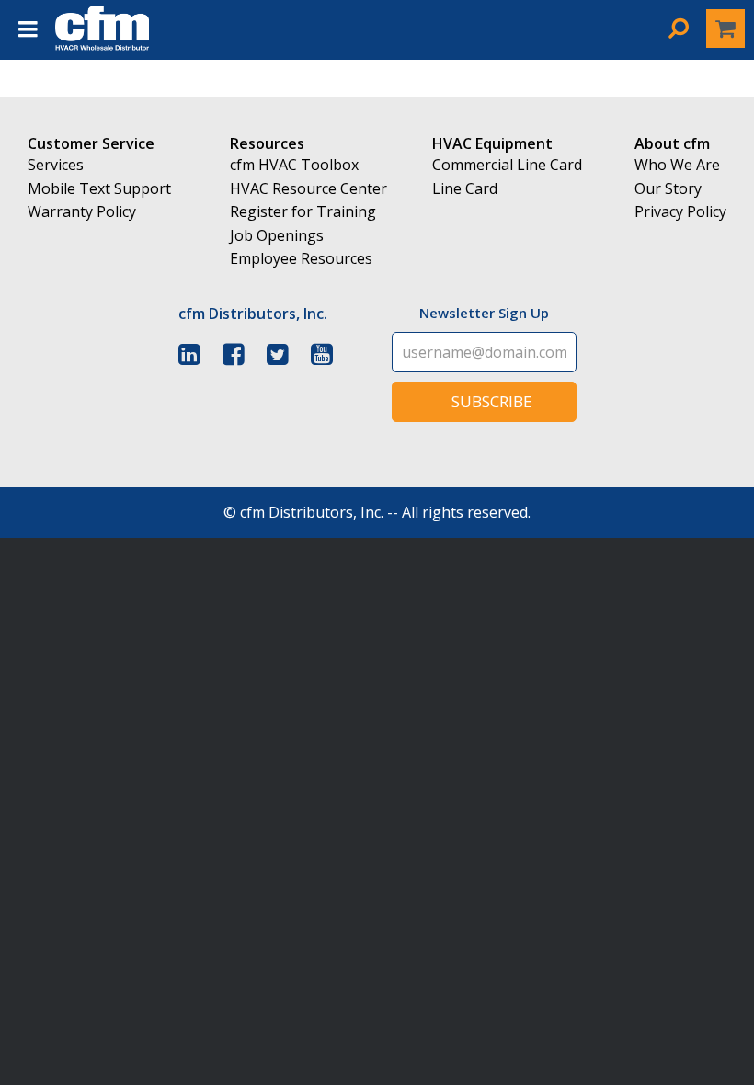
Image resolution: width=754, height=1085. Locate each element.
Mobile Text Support (99, 188)
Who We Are (677, 164)
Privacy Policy (680, 211)
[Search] (678, 27)
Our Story (668, 188)
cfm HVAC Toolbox (294, 164)
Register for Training (303, 211)
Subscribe (491, 401)
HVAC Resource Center (308, 188)
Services (56, 164)
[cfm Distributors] (102, 46)
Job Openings (277, 235)
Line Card (464, 188)
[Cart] (725, 28)
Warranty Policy (82, 211)
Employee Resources (301, 258)
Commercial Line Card (507, 164)
